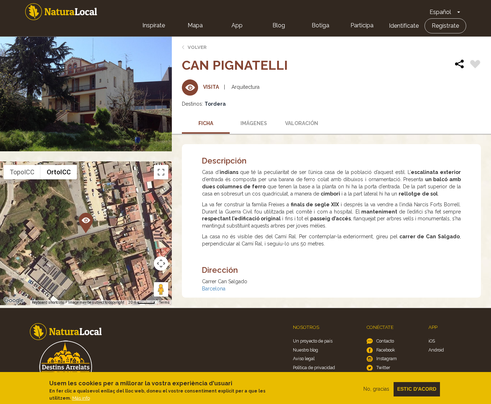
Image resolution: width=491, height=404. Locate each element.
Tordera (215, 104)
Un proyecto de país (312, 341)
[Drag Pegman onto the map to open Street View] (161, 289)
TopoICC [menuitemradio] (22, 172)
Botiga (320, 25)
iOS (431, 341)
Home (61, 11)
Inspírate (153, 25)
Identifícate (404, 25)
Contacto (385, 341)
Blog (278, 25)
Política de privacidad (314, 367)
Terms (164, 302)
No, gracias (376, 389)
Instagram (386, 358)
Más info (81, 398)
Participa (361, 25)
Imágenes (253, 123)
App (237, 25)
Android (436, 350)
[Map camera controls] (161, 263)
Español (440, 12)
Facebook (385, 350)
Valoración (301, 123)
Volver (197, 47)
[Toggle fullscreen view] (161, 172)
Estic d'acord (416, 389)
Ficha (205, 123)
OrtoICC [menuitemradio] (59, 172)
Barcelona (213, 288)
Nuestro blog (305, 350)
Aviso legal (304, 358)
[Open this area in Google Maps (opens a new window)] (14, 300)
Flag (475, 65)
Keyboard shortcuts (48, 302)
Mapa (195, 25)
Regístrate (445, 25)
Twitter (383, 367)
